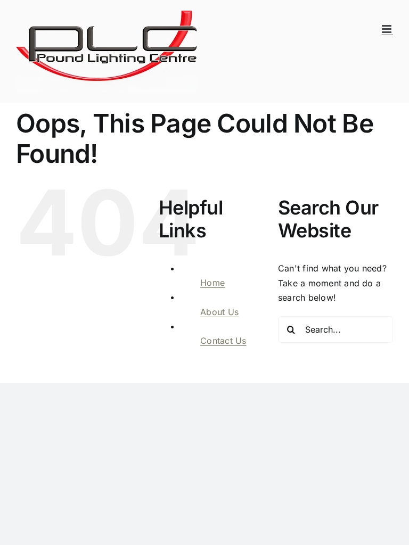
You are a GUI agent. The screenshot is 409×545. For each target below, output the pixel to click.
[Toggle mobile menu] (387, 29)
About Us (219, 312)
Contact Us (223, 340)
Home (212, 282)
